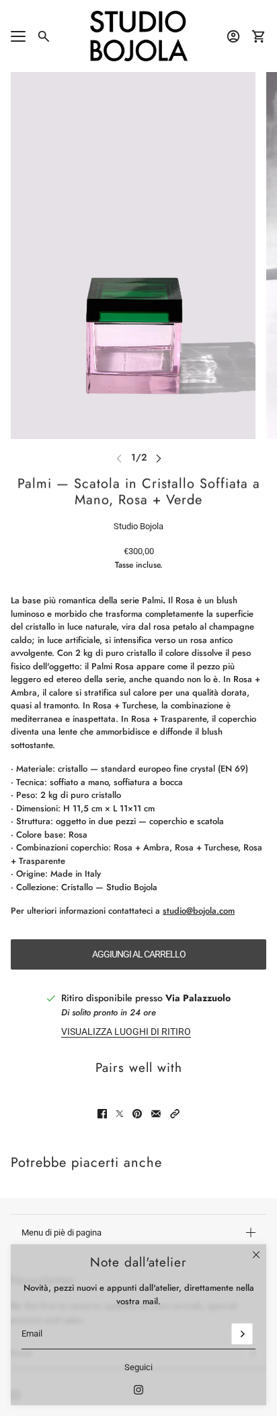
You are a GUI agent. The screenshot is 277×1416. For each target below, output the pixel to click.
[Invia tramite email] (156, 1113)
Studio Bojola (138, 526)
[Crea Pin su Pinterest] (137, 1113)
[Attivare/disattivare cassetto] (18, 36)
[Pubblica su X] (120, 1114)
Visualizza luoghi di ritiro (126, 1031)
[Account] (233, 36)
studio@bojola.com (199, 910)
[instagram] (138, 1389)
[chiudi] (256, 1254)
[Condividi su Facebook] (102, 1113)
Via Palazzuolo (198, 998)
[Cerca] (43, 36)
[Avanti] (159, 457)
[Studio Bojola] (139, 36)
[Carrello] (258, 36)
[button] (174, 1113)
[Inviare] (242, 1334)
